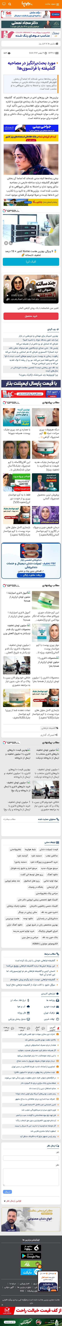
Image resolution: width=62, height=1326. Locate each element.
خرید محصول (31, 316)
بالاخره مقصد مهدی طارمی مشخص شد (40, 1040)
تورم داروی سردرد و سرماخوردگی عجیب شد (38, 1110)
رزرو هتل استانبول (32, 881)
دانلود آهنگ (52, 875)
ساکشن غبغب (52, 856)
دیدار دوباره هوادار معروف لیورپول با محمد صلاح (36, 1061)
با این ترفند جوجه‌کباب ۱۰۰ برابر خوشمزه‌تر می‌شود (36, 1055)
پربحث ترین (6, 1028)
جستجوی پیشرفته (34, 1291)
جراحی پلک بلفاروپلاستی (47, 893)
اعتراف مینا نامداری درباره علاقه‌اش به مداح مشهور (35, 1099)
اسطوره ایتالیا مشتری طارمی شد (43, 1131)
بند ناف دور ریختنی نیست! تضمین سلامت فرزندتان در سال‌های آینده (34, 369)
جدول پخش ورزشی (17, 1019)
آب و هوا (21, 1006)
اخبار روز (36, 1283)
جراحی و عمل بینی (30, 937)
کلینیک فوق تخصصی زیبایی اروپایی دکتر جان (38, 900)
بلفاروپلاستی (15, 849)
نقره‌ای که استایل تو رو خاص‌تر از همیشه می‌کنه (37, 344)
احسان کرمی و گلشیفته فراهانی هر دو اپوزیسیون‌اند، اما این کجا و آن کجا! (30, 973)
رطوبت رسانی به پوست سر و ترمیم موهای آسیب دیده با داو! (31, 356)
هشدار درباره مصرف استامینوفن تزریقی (40, 1045)
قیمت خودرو (49, 1006)
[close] (2, 1305)
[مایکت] (31, 1272)
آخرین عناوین (53, 1028)
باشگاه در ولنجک (35, 887)
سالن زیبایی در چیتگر (27, 912)
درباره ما (13, 1283)
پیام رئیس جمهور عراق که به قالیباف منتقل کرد (38, 1136)
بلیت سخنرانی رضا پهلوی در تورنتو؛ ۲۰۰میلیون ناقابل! (34, 1072)
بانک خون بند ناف (50, 937)
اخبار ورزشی (25, 1283)
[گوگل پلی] (31, 1257)
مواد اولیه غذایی (51, 881)
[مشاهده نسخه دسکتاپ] (3, 4)
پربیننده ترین (22, 1028)
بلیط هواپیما (30, 849)
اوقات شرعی (49, 1019)
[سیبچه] (31, 1249)
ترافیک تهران (49, 1013)
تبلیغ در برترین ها (24, 1287)
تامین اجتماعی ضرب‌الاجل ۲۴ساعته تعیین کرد (38, 1104)
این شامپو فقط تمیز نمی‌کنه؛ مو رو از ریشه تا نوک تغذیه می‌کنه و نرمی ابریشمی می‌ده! (34, 362)
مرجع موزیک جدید (49, 868)
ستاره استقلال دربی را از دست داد (42, 1088)
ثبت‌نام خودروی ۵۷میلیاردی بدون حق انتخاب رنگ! (36, 1120)
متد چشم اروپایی (12, 881)
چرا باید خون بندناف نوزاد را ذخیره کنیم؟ (40, 340)
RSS (22, 1291)
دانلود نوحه (28, 918)
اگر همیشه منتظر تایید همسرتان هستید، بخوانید (37, 1050)
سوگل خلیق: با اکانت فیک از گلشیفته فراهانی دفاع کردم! (30, 985)
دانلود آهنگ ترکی (14, 925)
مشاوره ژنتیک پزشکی (16, 906)
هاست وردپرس (12, 918)
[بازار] (31, 1264)
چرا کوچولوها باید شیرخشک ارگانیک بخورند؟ (38, 375)
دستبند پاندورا (21, 862)
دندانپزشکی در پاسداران (47, 918)
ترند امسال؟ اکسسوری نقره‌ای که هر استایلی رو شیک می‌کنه (31, 352)
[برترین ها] (27, 4)
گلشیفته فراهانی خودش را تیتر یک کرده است (35, 960)
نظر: (57, 1165)
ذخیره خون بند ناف (49, 912)
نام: (57, 1152)
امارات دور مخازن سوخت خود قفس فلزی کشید (36, 1034)
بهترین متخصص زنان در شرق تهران (42, 925)
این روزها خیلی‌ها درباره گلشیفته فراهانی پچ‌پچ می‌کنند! (30, 966)
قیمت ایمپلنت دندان (49, 849)
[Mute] (11, 243)
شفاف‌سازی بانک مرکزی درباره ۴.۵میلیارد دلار (38, 1083)
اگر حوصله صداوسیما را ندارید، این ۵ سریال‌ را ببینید (35, 1126)
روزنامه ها (50, 1000)
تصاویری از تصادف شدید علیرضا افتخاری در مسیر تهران (33, 1066)
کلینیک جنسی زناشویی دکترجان (44, 906)
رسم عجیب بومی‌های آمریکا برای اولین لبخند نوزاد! (36, 1093)
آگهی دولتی (9, 1287)
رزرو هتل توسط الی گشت (32, 875)
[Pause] (6, 243)
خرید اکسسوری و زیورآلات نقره (44, 862)
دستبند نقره (37, 856)
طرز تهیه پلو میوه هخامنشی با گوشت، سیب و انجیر (36, 1115)
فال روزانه (22, 1013)
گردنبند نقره (23, 856)
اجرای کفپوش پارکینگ (48, 931)
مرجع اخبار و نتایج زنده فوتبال (24, 868)
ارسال (7, 1192)
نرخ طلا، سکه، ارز (18, 1000)
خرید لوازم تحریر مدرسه (23, 931)
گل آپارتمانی (52, 887)
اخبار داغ (37, 1028)
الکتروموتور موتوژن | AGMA (45, 944)
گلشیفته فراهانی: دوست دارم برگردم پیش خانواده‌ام (32, 979)
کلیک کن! (31, 262)
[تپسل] (4, 211)
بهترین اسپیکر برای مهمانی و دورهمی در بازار (38, 336)
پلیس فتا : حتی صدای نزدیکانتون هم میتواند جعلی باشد (33, 348)
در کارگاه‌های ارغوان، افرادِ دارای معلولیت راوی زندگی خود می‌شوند (30, 1078)
